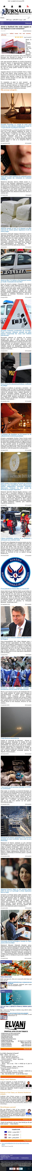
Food (3, 962)
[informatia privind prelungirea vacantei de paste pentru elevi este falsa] (16, 939)
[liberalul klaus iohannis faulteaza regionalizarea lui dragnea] (16, 636)
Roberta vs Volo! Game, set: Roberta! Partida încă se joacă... (15, 1093)
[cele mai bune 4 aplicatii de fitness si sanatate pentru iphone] (16, 1005)
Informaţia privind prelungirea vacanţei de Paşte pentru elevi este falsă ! (16, 942)
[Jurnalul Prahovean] (4, 6)
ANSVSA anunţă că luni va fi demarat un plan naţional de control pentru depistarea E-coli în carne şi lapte (16, 229)
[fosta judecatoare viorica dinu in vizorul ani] (16, 587)
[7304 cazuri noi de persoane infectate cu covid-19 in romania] (16, 785)
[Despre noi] (12, 6)
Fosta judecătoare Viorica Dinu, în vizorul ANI (15, 588)
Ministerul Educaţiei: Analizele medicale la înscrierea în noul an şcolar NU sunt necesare (16, 688)
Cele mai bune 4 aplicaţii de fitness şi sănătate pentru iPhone (16, 1007)
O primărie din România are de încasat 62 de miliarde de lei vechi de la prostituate (16, 435)
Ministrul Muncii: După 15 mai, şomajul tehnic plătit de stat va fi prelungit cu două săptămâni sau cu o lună (16, 890)
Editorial (28, 1076)
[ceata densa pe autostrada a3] (16, 736)
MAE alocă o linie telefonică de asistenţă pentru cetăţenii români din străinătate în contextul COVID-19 (16, 178)
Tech (3, 991)
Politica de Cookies (23, 1164)
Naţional (28, 23)
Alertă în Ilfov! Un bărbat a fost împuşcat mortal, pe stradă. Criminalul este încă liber (16, 281)
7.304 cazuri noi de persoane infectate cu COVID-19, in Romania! (16, 787)
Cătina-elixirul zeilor (6, 977)
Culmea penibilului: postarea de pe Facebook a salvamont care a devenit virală (16, 539)
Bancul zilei (27, 1049)
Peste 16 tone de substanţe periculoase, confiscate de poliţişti (16, 384)
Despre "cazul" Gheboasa (8, 1079)
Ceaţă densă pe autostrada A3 (10, 738)
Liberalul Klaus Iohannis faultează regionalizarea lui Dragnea (16, 638)
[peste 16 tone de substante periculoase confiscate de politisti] (16, 382)
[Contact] (20, 6)
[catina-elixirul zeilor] (16, 975)
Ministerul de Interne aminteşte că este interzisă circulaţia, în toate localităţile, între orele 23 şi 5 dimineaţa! (16, 839)
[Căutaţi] (28, 18)
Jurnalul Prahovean (27, 31)
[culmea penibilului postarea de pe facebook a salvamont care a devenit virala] (16, 536)
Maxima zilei (27, 1119)
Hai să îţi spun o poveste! (8, 1107)
